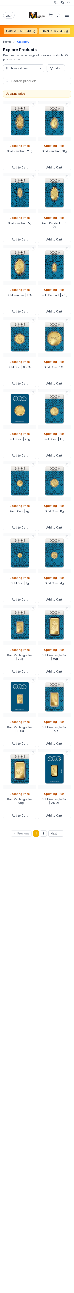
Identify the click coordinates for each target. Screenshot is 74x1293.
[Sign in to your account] (58, 15)
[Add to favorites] (33, 104)
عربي (9, 15)
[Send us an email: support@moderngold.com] (68, 2)
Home (7, 41)
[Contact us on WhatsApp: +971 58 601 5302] (62, 2)
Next (54, 833)
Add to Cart (20, 167)
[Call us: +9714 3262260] (55, 2)
